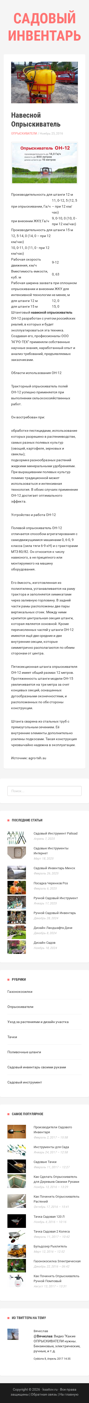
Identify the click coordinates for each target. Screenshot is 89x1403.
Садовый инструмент (24, 1082)
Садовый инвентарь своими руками (36, 1067)
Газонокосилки (19, 992)
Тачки (12, 1037)
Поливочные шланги (24, 1052)
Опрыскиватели (24, 133)
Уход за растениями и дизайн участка (38, 1022)
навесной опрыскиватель (51, 312)
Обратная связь (44, 1394)
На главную (68, 1394)
